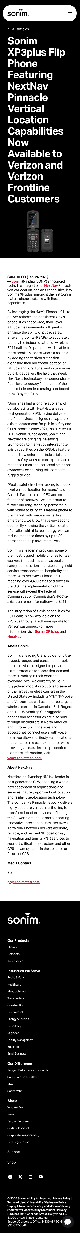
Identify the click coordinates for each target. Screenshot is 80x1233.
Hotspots (13, 954)
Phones (12, 947)
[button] (68, 1222)
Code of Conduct (18, 1128)
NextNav (51, 285)
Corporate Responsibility (23, 1135)
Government (15, 1012)
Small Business (16, 1053)
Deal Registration (18, 1142)
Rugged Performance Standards (27, 1070)
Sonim (16, 281)
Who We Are (15, 1107)
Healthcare (14, 984)
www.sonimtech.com (24, 758)
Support (13, 1152)
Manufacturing (16, 991)
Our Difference (19, 1064)
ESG (10, 1084)
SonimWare (14, 1091)
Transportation (16, 998)
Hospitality (14, 1026)
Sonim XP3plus (47, 631)
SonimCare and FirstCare (23, 1077)
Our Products (18, 941)
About (12, 1101)
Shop (11, 1162)
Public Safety (15, 977)
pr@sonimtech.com (23, 882)
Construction (15, 1005)
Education (13, 1047)
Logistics (13, 1033)
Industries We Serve (23, 971)
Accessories (15, 961)
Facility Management (20, 1040)
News (11, 1114)
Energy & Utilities (18, 1019)
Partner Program (18, 1121)
